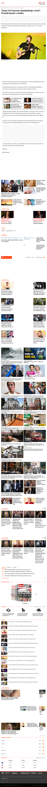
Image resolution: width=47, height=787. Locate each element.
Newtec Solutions (38, 785)
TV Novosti (36, 776)
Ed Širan (3, 230)
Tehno (30, 776)
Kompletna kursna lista (40, 757)
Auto (32, 776)
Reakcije (15, 567)
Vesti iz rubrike (5, 537)
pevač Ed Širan (9, 230)
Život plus (10, 776)
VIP (14, 230)
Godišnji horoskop (37, 606)
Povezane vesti (5, 508)
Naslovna (3, 776)
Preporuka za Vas (5, 208)
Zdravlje (7, 776)
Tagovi (3, 227)
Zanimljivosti (26, 776)
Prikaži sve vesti (5, 578)
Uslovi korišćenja (4, 778)
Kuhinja (14, 776)
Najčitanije (9, 567)
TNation (44, 785)
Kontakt (7, 781)
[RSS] (45, 620)
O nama (39, 776)
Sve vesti (3, 619)
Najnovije (4, 567)
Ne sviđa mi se (39, 257)
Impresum (3, 781)
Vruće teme (4, 234)
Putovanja (18, 776)
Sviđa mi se (29, 257)
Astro (44, 606)
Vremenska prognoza (6, 737)
